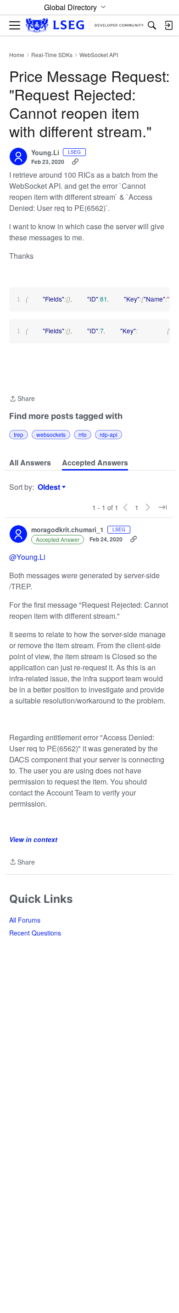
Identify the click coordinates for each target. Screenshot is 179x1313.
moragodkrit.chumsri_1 (67, 530)
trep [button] (18, 434)
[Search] (152, 25)
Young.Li (45, 153)
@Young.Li (27, 557)
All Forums (24, 919)
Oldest (50, 487)
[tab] (30, 463)
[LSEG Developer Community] (85, 25)
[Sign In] (168, 25)
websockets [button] (51, 434)
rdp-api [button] (108, 434)
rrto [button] (82, 434)
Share (22, 399)
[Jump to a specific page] (162, 507)
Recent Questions (35, 932)
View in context (33, 839)
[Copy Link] (75, 161)
